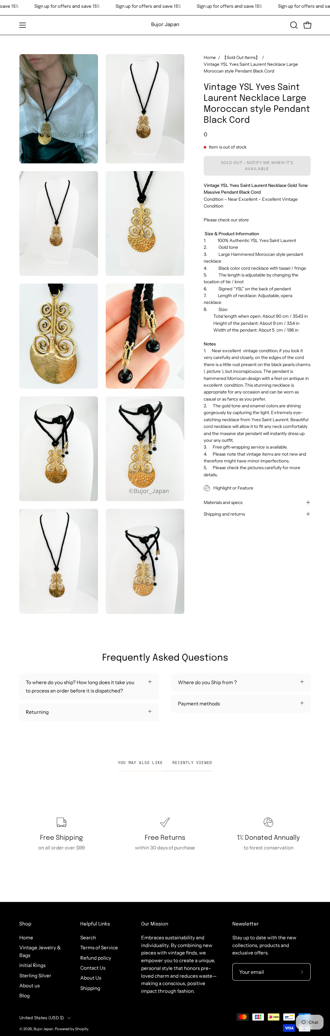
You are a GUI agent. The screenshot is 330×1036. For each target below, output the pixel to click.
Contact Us (92, 968)
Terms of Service (99, 947)
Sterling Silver (35, 976)
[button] (293, 25)
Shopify (81, 1029)
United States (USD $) (41, 1017)
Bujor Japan (165, 24)
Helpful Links (95, 924)
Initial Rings (32, 965)
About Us (90, 978)
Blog (24, 995)
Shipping (90, 988)
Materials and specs (223, 502)
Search (88, 937)
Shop (25, 924)
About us (29, 986)
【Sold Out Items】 (241, 57)
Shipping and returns (224, 514)
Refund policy (95, 958)
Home (210, 57)
